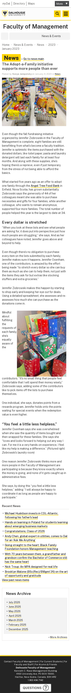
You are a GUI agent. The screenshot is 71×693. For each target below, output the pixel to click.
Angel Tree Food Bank (45, 185)
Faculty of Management (35, 26)
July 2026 (14, 602)
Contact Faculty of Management (21, 661)
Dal (6, 3)
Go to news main (33, 58)
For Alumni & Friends (46, 664)
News (57, 74)
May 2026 (15, 611)
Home (5, 44)
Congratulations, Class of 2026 (25, 531)
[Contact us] (35, 688)
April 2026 (15, 615)
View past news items (15, 580)
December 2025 (18, 629)
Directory (19, 3)
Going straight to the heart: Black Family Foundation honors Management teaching (31, 547)
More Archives (58, 637)
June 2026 (15, 606)
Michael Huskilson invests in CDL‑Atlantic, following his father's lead (31, 515)
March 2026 (16, 620)
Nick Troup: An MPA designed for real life (31, 566)
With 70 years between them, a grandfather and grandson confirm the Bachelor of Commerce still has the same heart (36, 557)
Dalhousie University (13, 14)
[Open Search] (57, 14)
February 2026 (17, 624)
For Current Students (51, 661)
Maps (31, 3)
